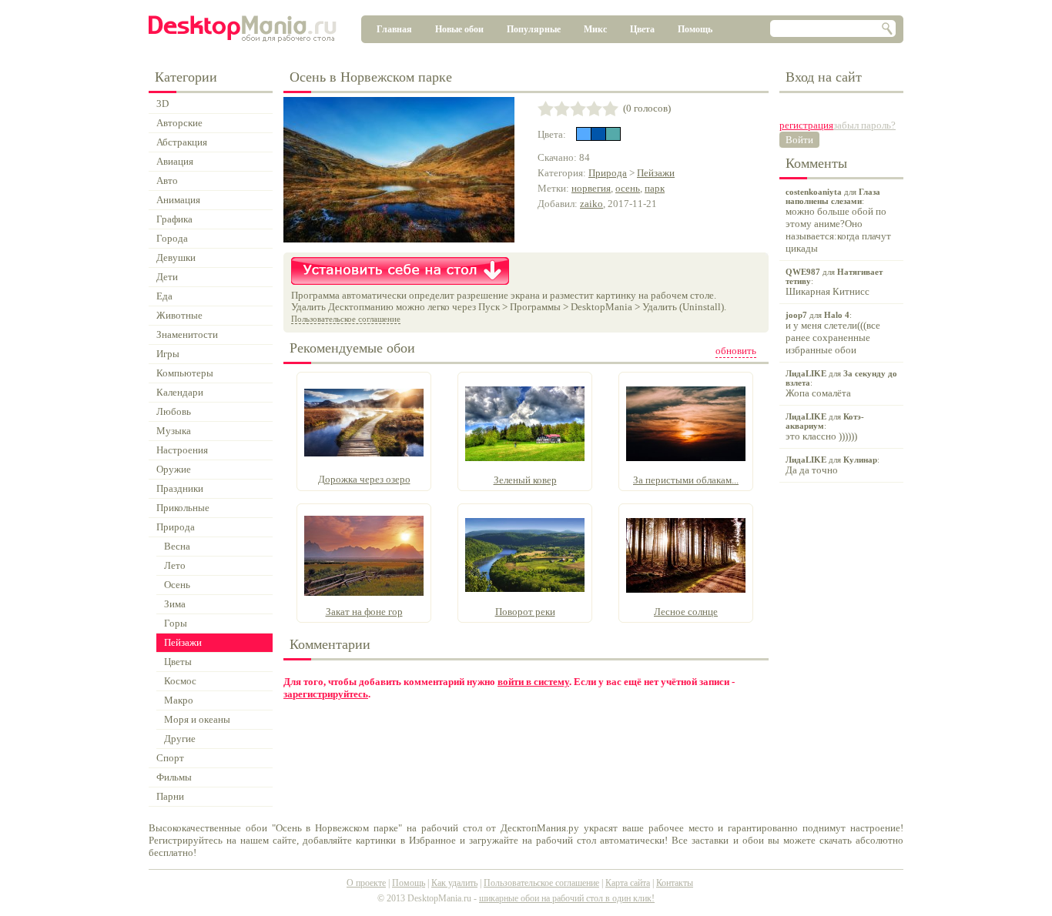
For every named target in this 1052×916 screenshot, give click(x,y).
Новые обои (459, 29)
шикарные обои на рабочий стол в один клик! (567, 898)
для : (838, 220)
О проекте (366, 883)
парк (655, 188)
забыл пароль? (864, 125)
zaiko (591, 203)
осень (627, 188)
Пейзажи (656, 173)
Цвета (642, 29)
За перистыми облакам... (686, 480)
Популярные (534, 29)
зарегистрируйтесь (325, 694)
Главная (394, 29)
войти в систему (533, 681)
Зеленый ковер (525, 480)
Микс (595, 29)
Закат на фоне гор (364, 611)
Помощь (695, 29)
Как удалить (454, 883)
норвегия (591, 188)
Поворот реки (525, 611)
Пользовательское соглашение (345, 318)
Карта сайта (627, 883)
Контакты (674, 883)
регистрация (806, 125)
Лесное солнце (686, 611)
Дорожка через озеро (364, 479)
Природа (607, 173)
